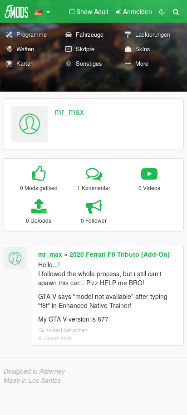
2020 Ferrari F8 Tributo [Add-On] (119, 254)
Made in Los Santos (32, 380)
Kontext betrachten (66, 329)
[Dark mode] (162, 11)
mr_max (69, 111)
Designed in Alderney (34, 371)
